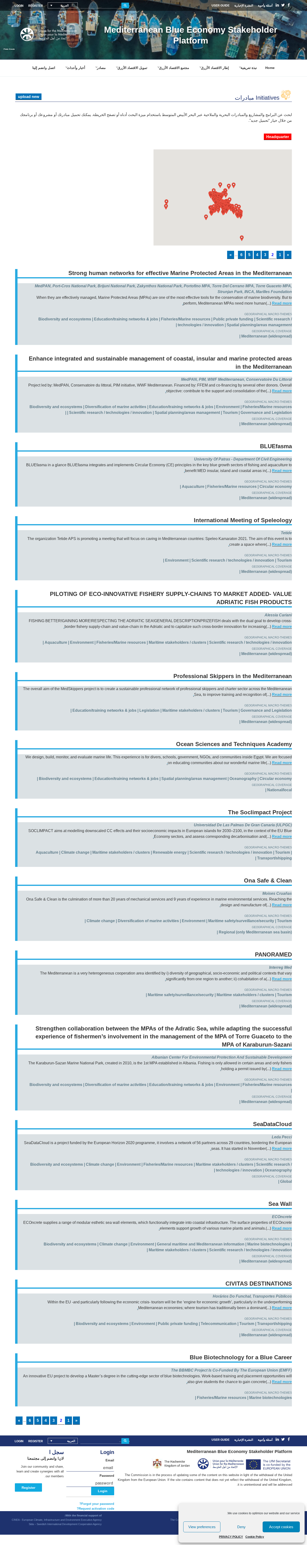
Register (28, 1488)
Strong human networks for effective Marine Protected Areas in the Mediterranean (180, 273)
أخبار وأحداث (76, 68)
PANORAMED (273, 954)
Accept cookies (281, 1527)
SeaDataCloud (272, 1124)
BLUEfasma (276, 446)
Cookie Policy (254, 1537)
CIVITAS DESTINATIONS (258, 1283)
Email (110, 1460)
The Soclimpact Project (260, 812)
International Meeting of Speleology (243, 520)
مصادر (101, 68)
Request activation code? (95, 1508)
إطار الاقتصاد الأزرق (215, 68)
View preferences (202, 1527)
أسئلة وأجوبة (265, 5)
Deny (241, 1527)
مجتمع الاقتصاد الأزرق (174, 68)
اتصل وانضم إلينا (43, 68)
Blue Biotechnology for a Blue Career (241, 1357)
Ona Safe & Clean (268, 880)
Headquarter (277, 137)
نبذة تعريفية (249, 68)
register (35, 5)
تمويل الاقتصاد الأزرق (132, 68)
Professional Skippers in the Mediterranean (232, 676)
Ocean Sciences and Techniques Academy (234, 744)
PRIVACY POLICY (231, 1537)
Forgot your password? (96, 1504)
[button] (223, 212)
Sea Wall (280, 1204)
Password (107, 1476)
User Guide (221, 5)
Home (270, 68)
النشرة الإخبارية (243, 5)
